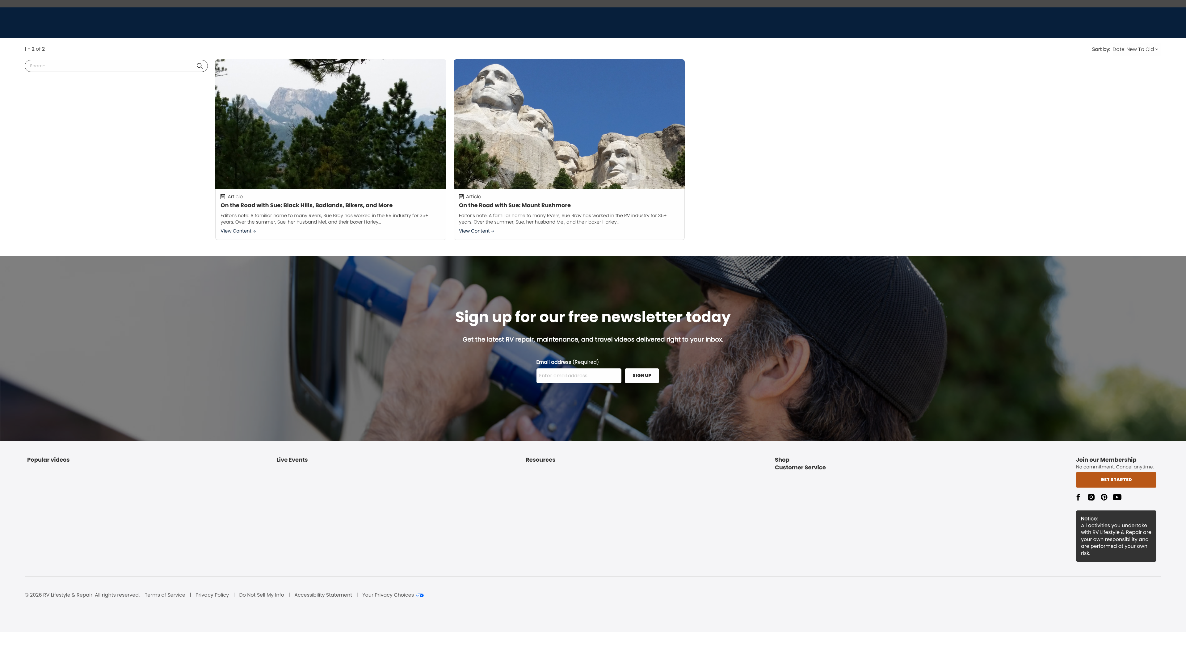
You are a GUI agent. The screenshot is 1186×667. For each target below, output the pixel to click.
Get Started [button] (1116, 479)
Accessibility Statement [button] (323, 595)
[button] (199, 66)
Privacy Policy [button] (212, 595)
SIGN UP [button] (642, 375)
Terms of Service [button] (165, 595)
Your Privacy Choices (388, 595)
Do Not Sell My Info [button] (261, 595)
